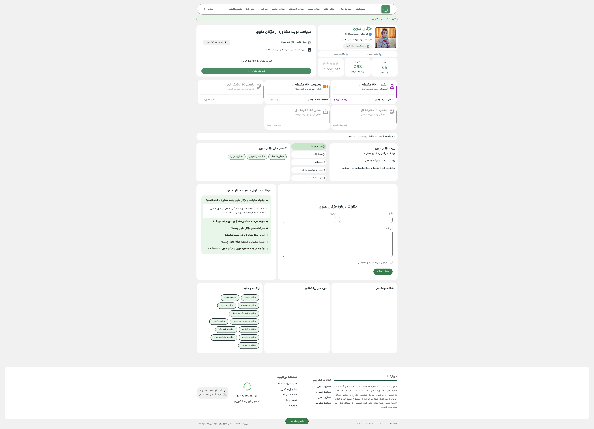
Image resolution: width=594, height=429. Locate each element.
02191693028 (247, 396)
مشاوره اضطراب (249, 329)
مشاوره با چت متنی (296, 9)
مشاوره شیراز (230, 297)
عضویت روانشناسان (286, 384)
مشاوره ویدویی (323, 403)
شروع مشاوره (297, 421)
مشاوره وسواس (249, 345)
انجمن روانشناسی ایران (364, 424)
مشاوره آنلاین (219, 321)
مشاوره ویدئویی (278, 9)
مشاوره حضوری (314, 9)
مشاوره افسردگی (226, 329)
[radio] (337, 64)
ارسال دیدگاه (383, 271)
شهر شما (264, 9)
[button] (207, 100)
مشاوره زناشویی (248, 305)
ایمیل (333, 213)
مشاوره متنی (324, 397)
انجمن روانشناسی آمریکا (388, 424)
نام (391, 213)
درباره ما (293, 406)
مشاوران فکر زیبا (235, 9)
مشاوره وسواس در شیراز (244, 321)
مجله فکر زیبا (346, 9)
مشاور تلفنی (250, 297)
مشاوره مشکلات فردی (224, 337)
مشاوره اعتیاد (227, 305)
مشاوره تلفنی (329, 9)
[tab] (308, 146)
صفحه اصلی (360, 9)
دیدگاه (389, 228)
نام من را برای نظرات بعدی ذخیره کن (373, 262)
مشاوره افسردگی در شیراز (244, 313)
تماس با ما (250, 9)
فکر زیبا (393, 19)
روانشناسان (385, 19)
